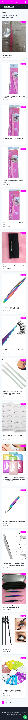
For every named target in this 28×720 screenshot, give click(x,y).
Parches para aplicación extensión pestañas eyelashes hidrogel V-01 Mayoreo (12, 692)
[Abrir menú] (25, 7)
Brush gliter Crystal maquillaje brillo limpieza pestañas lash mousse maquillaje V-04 (12, 393)
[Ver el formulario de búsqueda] (3, 2)
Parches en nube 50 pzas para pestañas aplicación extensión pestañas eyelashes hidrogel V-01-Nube (14, 479)
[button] (25, 717)
